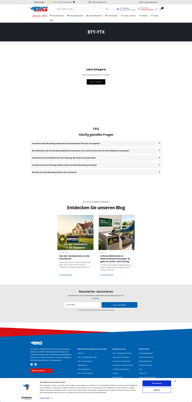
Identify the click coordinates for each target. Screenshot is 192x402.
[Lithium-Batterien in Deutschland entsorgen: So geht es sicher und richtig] (116, 232)
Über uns (81, 353)
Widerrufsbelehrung (145, 361)
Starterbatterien (58, 16)
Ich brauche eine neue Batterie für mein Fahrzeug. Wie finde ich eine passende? (64, 158)
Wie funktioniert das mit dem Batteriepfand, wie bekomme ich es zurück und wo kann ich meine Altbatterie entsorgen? (80, 151)
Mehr (52, 20)
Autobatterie (64, 252)
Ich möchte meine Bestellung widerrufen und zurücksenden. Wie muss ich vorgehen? (66, 143)
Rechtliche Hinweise (145, 365)
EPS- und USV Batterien (85, 373)
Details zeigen (45, 398)
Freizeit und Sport (129, 16)
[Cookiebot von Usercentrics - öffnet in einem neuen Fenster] (26, 398)
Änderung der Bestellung (121, 357)
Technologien (113, 16)
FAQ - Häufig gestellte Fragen (87, 357)
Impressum (142, 373)
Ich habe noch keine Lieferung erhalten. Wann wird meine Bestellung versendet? (64, 165)
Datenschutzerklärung (146, 357)
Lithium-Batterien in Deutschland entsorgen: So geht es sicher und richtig (115, 258)
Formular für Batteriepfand (121, 361)
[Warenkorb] (161, 9)
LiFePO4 (102, 252)
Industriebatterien (95, 16)
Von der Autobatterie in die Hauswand (74, 257)
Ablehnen (157, 390)
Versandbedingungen (145, 353)
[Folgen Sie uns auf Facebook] (35, 364)
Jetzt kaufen (96, 82)
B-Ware (155, 16)
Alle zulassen (157, 383)
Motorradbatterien (84, 369)
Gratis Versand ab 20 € (99, 2)
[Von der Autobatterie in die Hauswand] (75, 232)
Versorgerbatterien (76, 16)
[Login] (156, 9)
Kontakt (115, 373)
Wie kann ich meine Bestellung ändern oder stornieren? (54, 172)
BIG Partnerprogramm (85, 361)
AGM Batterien (83, 365)
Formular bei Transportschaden (123, 365)
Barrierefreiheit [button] (117, 377)
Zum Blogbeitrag (65, 275)
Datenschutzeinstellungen (147, 377)
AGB (140, 369)
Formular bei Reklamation (121, 369)
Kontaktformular (147, 10)
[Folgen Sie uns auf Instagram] (31, 364)
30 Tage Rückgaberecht (150, 2)
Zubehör (144, 16)
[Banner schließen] (175, 381)
